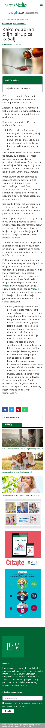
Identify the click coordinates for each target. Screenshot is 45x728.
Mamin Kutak (7, 23)
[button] (41, 5)
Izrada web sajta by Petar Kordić (20, 726)
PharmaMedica (11, 417)
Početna (4, 19)
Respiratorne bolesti (19, 23)
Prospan (6, 285)
